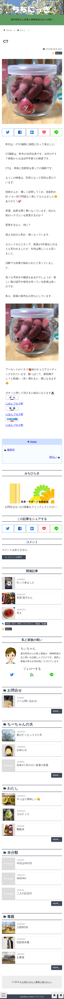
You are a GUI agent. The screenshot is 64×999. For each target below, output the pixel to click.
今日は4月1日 (24, 863)
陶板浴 (20, 829)
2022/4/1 (21, 878)
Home (33, 441)
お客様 (20, 957)
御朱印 (11, 449)
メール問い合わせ (27, 701)
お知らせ (22, 750)
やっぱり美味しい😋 (28, 799)
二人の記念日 (24, 893)
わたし (58, 53)
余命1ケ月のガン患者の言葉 (32, 765)
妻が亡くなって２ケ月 (29, 735)
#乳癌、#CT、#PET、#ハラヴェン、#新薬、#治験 (26, 624)
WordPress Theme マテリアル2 (32, 997)
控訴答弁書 (23, 942)
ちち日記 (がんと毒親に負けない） (35, 982)
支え (19, 612)
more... (57, 711)
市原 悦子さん (25, 597)
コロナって (23, 814)
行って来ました (25, 582)
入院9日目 (22, 927)
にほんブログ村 (14, 403)
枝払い (53, 457)
